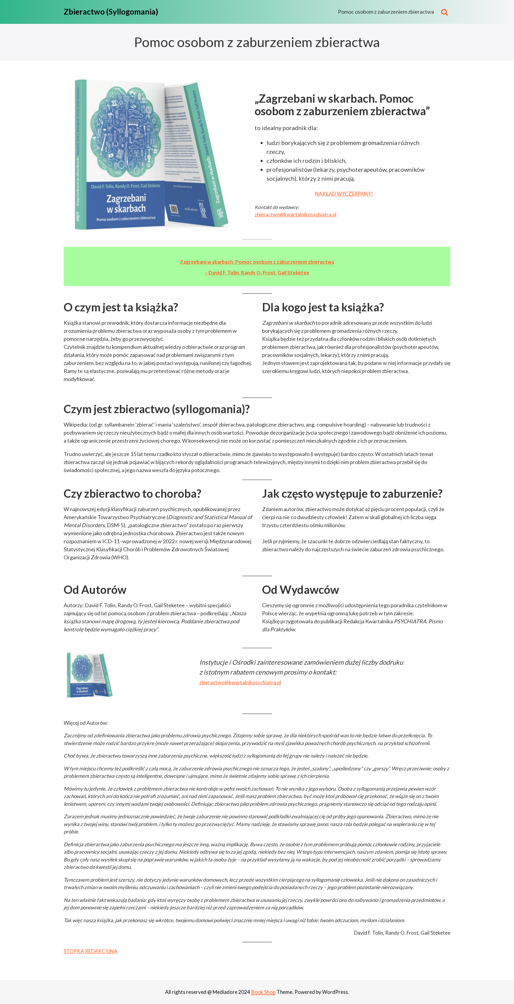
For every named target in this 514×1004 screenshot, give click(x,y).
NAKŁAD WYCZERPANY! (344, 194)
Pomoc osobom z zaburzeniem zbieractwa (386, 11)
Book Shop (263, 992)
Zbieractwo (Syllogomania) (111, 11)
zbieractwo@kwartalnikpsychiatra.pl (295, 214)
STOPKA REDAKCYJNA (90, 951)
